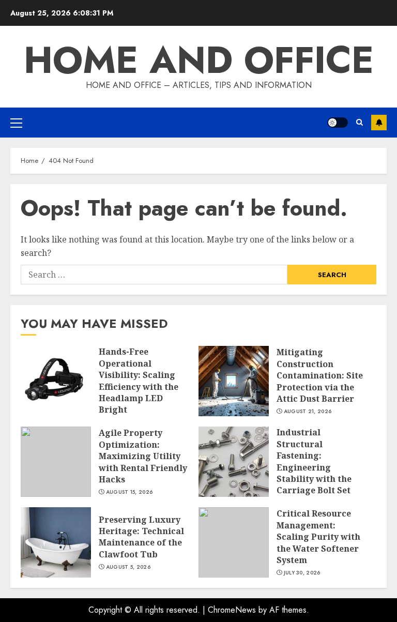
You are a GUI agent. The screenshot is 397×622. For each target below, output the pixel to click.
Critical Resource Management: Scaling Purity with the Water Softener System (233, 542)
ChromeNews (232, 610)
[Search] (359, 122)
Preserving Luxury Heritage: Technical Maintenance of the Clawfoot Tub (56, 542)
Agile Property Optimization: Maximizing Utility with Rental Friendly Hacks (56, 462)
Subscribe (379, 122)
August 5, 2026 (128, 567)
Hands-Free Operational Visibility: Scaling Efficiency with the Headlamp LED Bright (56, 381)
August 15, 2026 (129, 492)
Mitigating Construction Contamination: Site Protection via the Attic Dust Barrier (233, 381)
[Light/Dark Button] (337, 122)
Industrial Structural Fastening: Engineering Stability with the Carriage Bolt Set (233, 462)
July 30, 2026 (302, 573)
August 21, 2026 (308, 411)
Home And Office (199, 60)
